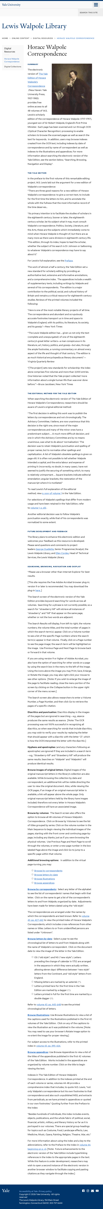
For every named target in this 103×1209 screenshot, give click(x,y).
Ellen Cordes (62, 553)
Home (5, 38)
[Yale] (6, 1191)
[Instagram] (88, 1190)
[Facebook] (83, 1190)
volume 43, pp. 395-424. (48, 1046)
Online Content (20, 38)
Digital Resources (43, 38)
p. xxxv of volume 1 (52, 493)
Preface (69, 260)
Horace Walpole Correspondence (11, 60)
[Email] (92, 1190)
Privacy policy (45, 1191)
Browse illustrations (44, 878)
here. (38, 590)
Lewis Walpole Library (35, 26)
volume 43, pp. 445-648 (49, 1004)
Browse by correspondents (48, 870)
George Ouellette (45, 549)
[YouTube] (97, 1190)
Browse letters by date (46, 874)
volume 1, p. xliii (38, 508)
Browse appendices (44, 883)
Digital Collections (12, 67)
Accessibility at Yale (28, 1191)
